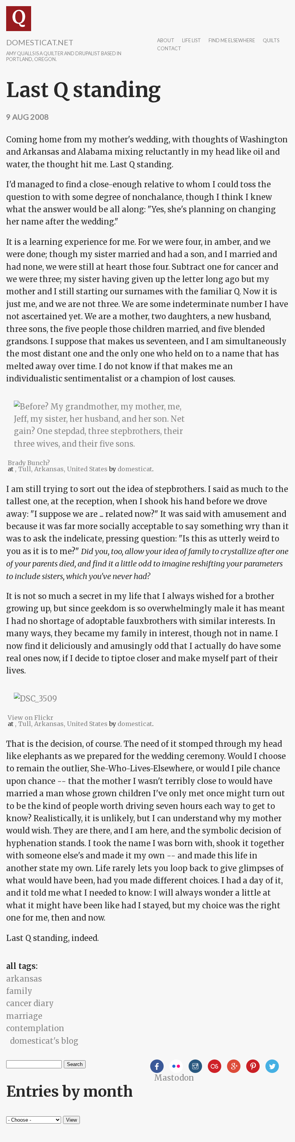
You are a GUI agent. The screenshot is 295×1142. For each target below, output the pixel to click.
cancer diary (30, 1003)
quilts (271, 40)
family (19, 991)
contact (169, 48)
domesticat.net (39, 42)
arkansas (24, 979)
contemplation (35, 1028)
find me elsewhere (232, 40)
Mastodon (174, 1078)
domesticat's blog (44, 1041)
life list (191, 40)
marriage (24, 1016)
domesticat (135, 469)
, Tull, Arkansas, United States (61, 469)
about (165, 40)
